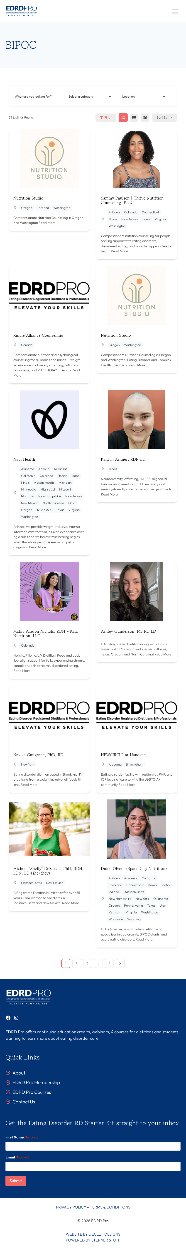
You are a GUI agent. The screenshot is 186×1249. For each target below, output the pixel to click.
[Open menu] (175, 11)
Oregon (26, 208)
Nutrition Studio (28, 198)
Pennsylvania (133, 905)
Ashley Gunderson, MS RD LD (128, 631)
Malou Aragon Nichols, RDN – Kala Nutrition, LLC (45, 633)
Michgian (65, 482)
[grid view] (123, 117)
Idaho (76, 476)
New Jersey (129, 219)
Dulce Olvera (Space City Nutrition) (134, 868)
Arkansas (60, 469)
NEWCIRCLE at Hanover (123, 755)
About (18, 1073)
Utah (163, 905)
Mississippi (47, 489)
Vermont (115, 912)
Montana (27, 496)
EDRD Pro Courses (31, 1092)
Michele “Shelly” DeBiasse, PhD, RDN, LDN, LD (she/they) (48, 870)
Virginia (160, 219)
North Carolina (53, 503)
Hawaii (152, 885)
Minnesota (28, 489)
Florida (62, 476)
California (28, 476)
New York (27, 764)
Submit (16, 1180)
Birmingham (134, 764)
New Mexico (29, 503)
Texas (146, 219)
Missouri (65, 489)
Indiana (114, 892)
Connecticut (150, 212)
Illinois (113, 219)
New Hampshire (49, 496)
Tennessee (44, 510)
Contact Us (23, 1102)
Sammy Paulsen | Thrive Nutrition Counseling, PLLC (132, 200)
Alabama (27, 469)
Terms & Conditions (110, 1207)
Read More (46, 222)
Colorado (130, 212)
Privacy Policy (71, 1207)
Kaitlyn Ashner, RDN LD (123, 459)
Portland (43, 208)
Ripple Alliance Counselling (38, 335)
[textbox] (81, 96)
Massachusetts (44, 482)
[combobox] (90, 96)
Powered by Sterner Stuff (93, 1240)
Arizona (114, 212)
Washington (61, 208)
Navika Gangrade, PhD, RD (38, 755)
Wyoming (134, 919)
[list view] (134, 117)
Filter (108, 117)
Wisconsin (116, 919)
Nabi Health (24, 459)
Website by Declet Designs (93, 1234)
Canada (26, 345)
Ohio (71, 503)
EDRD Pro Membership (36, 1082)
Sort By (162, 117)
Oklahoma (160, 899)
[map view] (144, 117)
